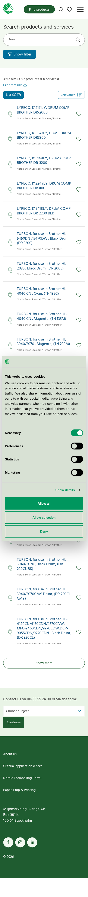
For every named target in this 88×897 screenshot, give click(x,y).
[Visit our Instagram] (20, 842)
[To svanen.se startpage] (8, 9)
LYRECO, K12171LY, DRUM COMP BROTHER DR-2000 (43, 110)
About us (10, 754)
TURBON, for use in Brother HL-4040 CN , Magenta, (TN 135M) (42, 316)
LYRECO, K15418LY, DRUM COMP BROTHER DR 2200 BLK (44, 211)
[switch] (77, 446)
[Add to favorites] (79, 114)
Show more (44, 663)
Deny (44, 531)
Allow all (44, 503)
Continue (14, 722)
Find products (39, 10)
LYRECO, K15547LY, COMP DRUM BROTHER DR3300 (44, 135)
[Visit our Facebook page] (8, 842)
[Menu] (80, 9)
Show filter (22, 54)
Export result (12, 85)
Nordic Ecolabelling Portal (22, 778)
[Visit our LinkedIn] (32, 842)
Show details (65, 490)
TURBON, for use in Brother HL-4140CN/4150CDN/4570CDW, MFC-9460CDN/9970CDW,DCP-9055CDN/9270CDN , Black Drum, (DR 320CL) (44, 628)
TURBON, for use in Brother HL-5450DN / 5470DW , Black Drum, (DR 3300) (43, 239)
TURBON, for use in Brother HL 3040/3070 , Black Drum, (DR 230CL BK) (41, 564)
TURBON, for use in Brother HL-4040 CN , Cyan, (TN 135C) (42, 291)
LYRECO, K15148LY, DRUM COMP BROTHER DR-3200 (44, 160)
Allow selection (44, 517)
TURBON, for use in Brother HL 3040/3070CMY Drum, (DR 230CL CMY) (44, 594)
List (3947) (13, 95)
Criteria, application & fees (22, 766)
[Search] (60, 9)
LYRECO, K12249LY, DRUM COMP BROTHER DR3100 (44, 186)
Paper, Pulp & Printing (19, 790)
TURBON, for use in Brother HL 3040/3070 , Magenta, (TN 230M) (43, 342)
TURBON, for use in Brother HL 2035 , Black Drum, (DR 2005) (41, 266)
